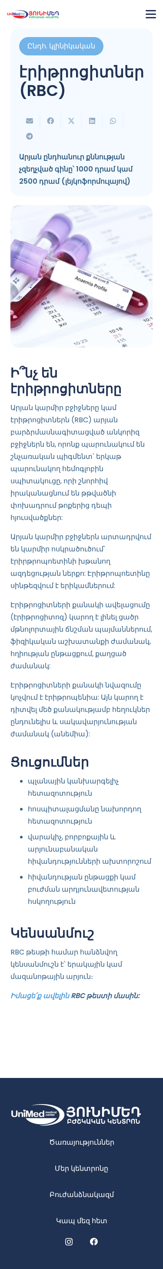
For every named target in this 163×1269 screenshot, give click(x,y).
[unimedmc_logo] (33, 14)
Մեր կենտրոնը (81, 1168)
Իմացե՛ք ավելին (39, 996)
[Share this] (50, 121)
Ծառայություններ (81, 1142)
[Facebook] (94, 1241)
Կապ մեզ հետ (81, 1221)
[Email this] (29, 121)
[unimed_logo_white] (81, 1115)
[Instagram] (69, 1242)
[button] (151, 14)
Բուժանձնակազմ (82, 1195)
